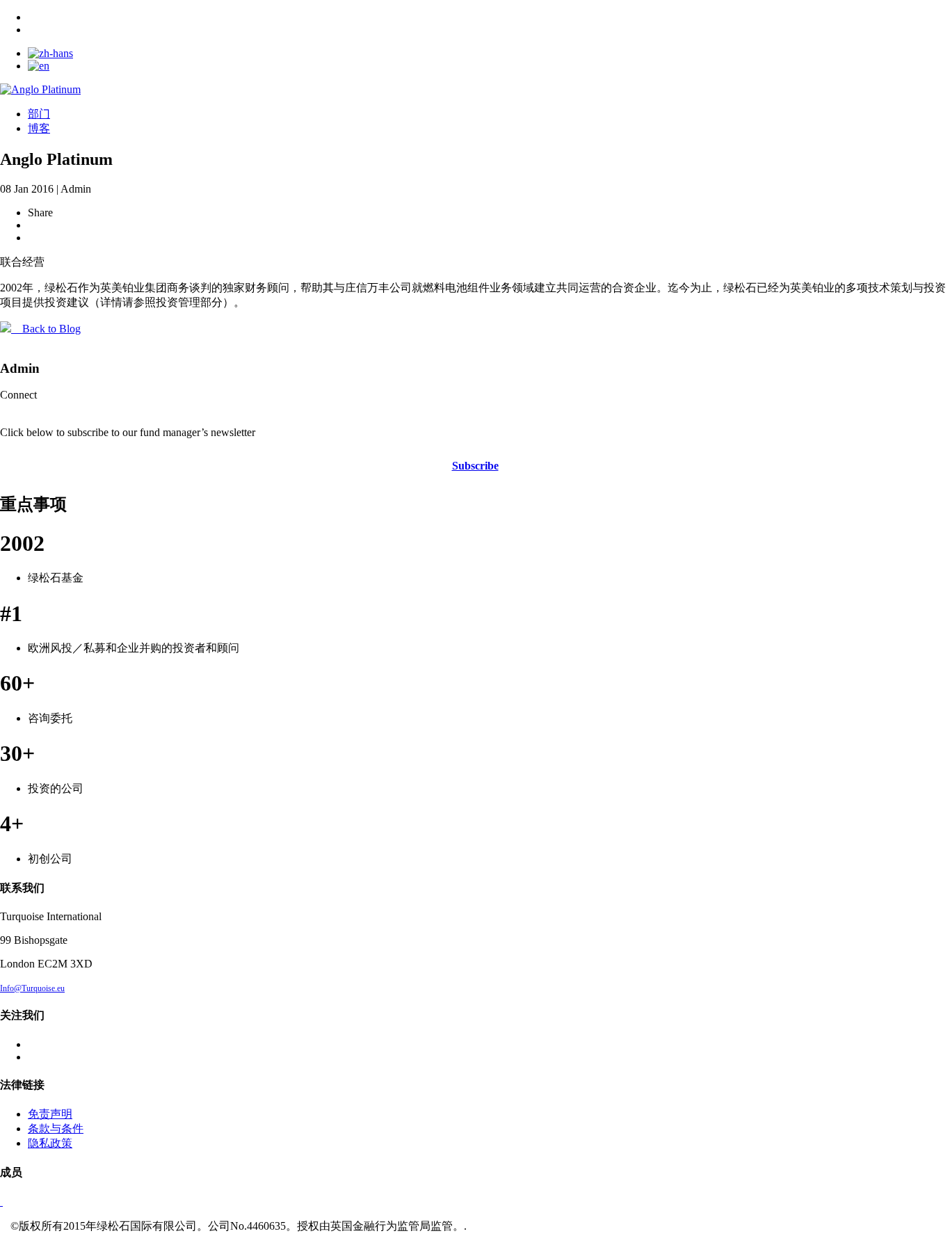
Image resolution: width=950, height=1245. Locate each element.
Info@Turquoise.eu (32, 988)
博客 (39, 128)
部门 (39, 114)
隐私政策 (50, 1143)
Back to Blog (46, 329)
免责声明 (50, 1114)
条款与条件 (55, 1128)
